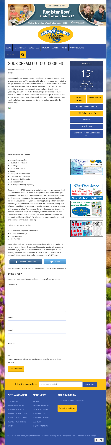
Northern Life (39, 413)
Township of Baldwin (17, 417)
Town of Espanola (16, 409)
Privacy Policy (55, 435)
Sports (36, 401)
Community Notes (59, 47)
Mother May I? (40, 268)
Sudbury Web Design (88, 435)
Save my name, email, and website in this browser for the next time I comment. (34, 360)
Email (11, 330)
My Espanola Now (40, 409)
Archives (86, 119)
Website (11, 343)
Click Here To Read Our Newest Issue (87, 133)
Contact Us (13, 401)
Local (8, 47)
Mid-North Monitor (41, 405)
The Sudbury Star (40, 426)
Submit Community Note (86, 106)
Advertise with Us (95, 98)
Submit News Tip (89, 113)
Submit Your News (67, 408)
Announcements (77, 47)
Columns (45, 47)
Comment (12, 284)
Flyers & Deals (20, 47)
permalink (62, 268)
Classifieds (34, 47)
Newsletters (87, 126)
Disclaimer (45, 435)
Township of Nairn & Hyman (17, 423)
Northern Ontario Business (41, 419)
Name (11, 317)
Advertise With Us (16, 405)
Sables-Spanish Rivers (18, 413)
